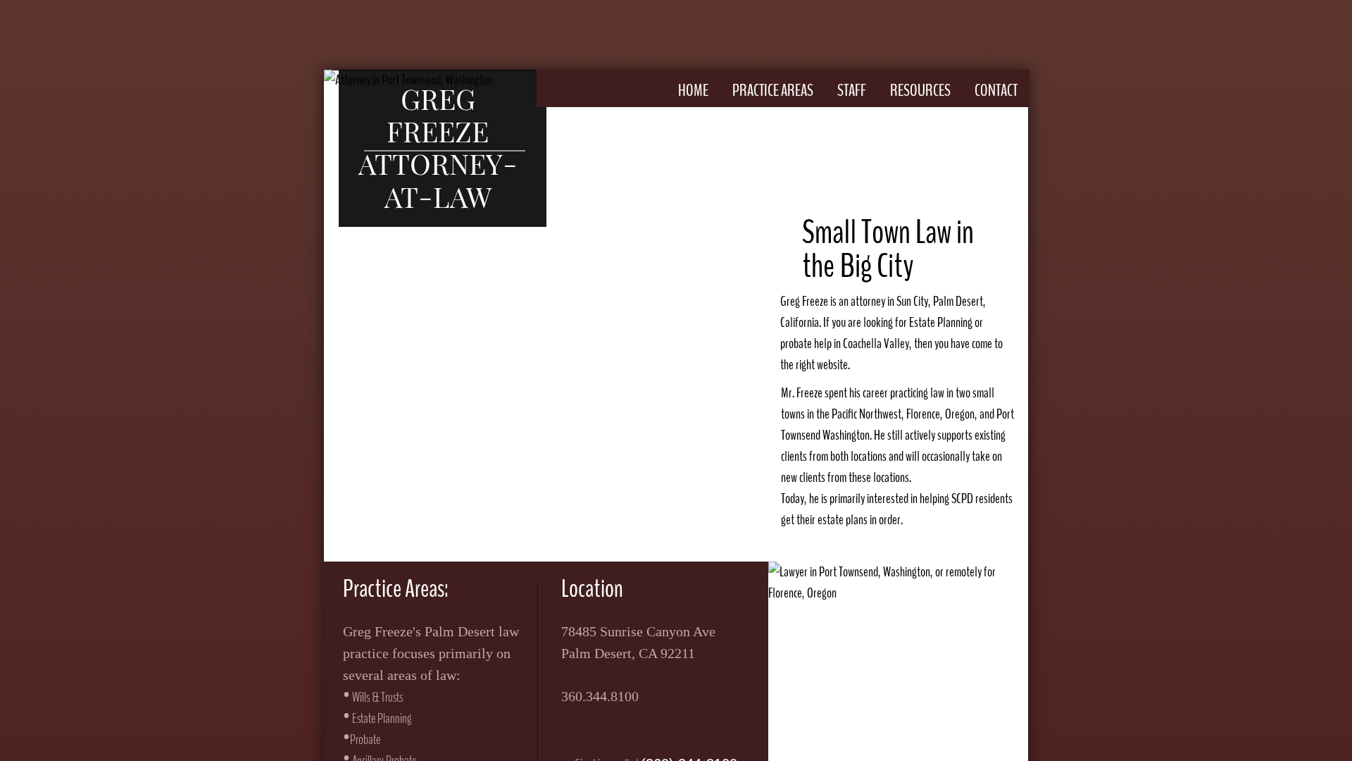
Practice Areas (772, 90)
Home (693, 90)
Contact (996, 90)
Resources (920, 90)
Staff (851, 90)
